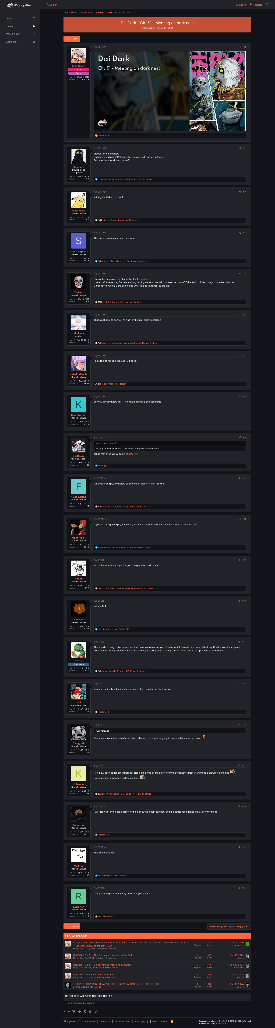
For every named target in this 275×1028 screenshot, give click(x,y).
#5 (244, 273)
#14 (244, 642)
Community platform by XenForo (225, 1021)
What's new (12, 33)
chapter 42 (132, 453)
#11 (244, 519)
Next (75, 38)
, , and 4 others (124, 261)
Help (154, 1021)
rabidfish (78, 906)
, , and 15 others (122, 671)
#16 (244, 724)
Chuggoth (79, 743)
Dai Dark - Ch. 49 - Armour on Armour (93, 974)
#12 (244, 560)
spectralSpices (78, 251)
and (113, 629)
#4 (244, 233)
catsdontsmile (78, 374)
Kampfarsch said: (104, 443)
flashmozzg (78, 496)
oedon (79, 578)
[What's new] (267, 4)
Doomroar (78, 825)
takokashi (79, 333)
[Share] (241, 47)
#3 (244, 192)
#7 (244, 355)
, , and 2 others (125, 179)
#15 (244, 683)
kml (79, 702)
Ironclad (79, 619)
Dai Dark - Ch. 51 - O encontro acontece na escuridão (102, 964)
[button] (21, 34)
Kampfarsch (78, 415)
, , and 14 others (120, 220)
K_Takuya (78, 784)
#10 (244, 478)
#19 (244, 847)
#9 (244, 437)
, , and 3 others (125, 794)
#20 (244, 888)
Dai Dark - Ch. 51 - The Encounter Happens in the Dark (103, 955)
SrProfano (239, 967)
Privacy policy (141, 1021)
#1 (245, 47)
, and (113, 384)
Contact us (105, 1021)
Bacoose (78, 166)
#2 (244, 148)
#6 (244, 314)
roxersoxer (78, 210)
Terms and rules (122, 1021)
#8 (244, 396)
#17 (244, 765)
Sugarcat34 (238, 945)
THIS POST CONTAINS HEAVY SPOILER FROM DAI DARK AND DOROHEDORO (116, 984)
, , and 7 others (128, 343)
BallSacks (79, 455)
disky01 (240, 977)
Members (11, 41)
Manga (98, 987)
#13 (244, 601)
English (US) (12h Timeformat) (80, 1021)
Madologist (78, 537)
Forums (10, 26)
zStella (240, 958)
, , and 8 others (124, 506)
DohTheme (221, 1023)
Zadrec (78, 292)
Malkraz (79, 865)
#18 (244, 806)
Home (9, 18)
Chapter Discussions (106, 948)
